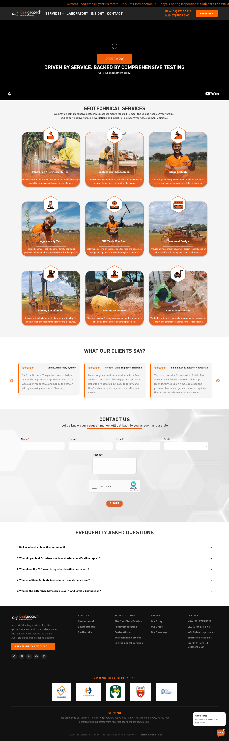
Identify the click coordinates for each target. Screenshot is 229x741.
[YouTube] (36, 656)
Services (54, 13)
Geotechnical (86, 621)
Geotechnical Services (127, 637)
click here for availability (113, 4)
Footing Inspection (114, 310)
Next (217, 380)
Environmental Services (128, 642)
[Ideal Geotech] (26, 13)
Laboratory (77, 13)
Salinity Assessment (51, 310)
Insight (97, 13)
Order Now (207, 13)
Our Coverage (159, 632)
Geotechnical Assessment (114, 172)
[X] (44, 656)
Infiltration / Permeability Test (51, 172)
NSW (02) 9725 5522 (178, 11)
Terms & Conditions (151, 734)
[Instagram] (21, 656)
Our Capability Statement (33, 646)
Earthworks (85, 632)
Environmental (86, 626)
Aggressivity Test (51, 241)
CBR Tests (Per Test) (114, 241)
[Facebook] (14, 656)
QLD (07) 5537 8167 (177, 15)
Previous (11, 380)
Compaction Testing (178, 310)
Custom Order (122, 632)
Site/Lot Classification (128, 621)
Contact (115, 13)
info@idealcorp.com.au (201, 632)
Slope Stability (178, 172)
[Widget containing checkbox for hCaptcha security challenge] (114, 486)
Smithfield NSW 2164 (200, 637)
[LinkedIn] (29, 656)
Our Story (156, 621)
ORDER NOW (114, 59)
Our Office (157, 626)
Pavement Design (178, 241)
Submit (114, 503)
